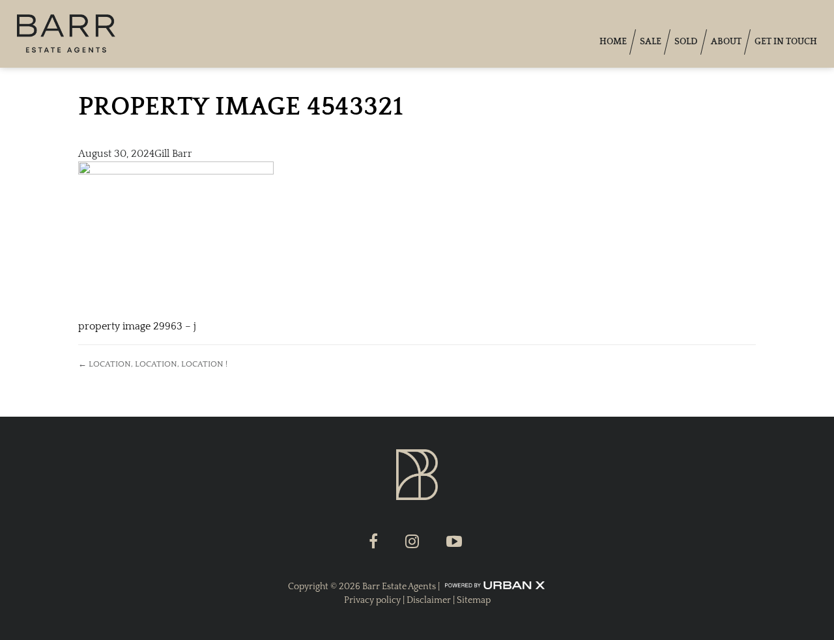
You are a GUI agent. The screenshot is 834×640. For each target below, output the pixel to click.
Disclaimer (429, 600)
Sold (686, 41)
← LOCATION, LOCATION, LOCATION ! (152, 364)
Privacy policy (372, 600)
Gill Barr (173, 154)
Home (613, 41)
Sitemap (474, 600)
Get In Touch (786, 41)
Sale (650, 41)
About (726, 41)
